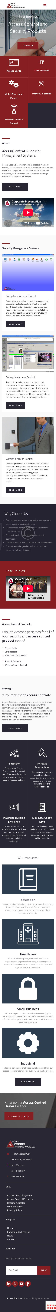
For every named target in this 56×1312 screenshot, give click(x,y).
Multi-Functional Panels (14, 96)
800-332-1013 (17, 1176)
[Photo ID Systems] (42, 84)
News (10, 1235)
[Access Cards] (14, 62)
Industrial (28, 1063)
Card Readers (41, 70)
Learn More (28, 45)
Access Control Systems (19, 1195)
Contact (11, 1239)
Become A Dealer (16, 1202)
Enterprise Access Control (20, 377)
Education (28, 899)
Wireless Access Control (14, 121)
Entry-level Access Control (21, 296)
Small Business (28, 1008)
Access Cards (14, 70)
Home (10, 1228)
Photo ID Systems (42, 93)
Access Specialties (15, 1298)
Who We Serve (15, 1206)
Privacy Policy (14, 1210)
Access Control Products (20, 1199)
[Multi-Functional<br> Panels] (14, 84)
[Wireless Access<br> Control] (14, 109)
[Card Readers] (41, 62)
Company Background (18, 1231)
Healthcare (28, 954)
